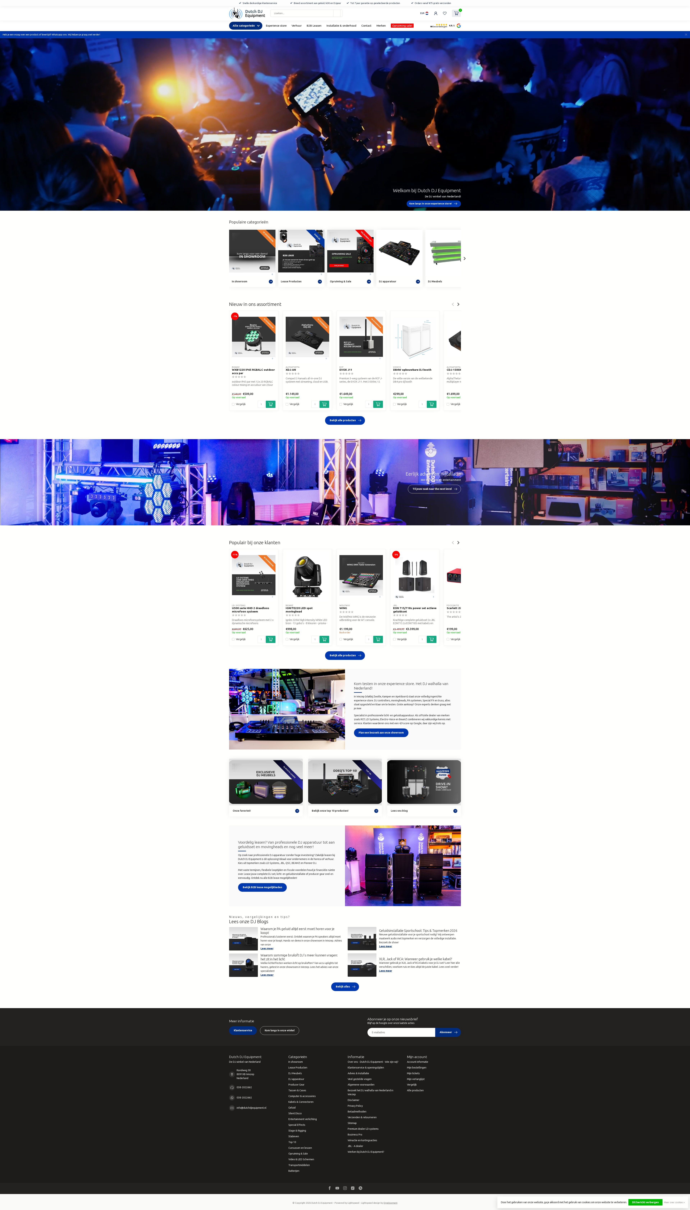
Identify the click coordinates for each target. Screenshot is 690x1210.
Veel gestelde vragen (360, 1079)
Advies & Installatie (358, 1073)
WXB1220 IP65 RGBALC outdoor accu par (253, 371)
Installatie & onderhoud (341, 25)
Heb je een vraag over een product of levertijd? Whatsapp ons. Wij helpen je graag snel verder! (51, 34)
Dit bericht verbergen (645, 1202)
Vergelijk (241, 404)
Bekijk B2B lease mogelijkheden (262, 887)
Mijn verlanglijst (416, 1079)
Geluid (292, 1107)
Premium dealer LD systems (363, 1128)
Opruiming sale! (402, 25)
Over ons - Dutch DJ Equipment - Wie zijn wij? (373, 1061)
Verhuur (297, 25)
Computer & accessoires (302, 1096)
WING (343, 608)
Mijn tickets (413, 1073)
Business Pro (355, 1134)
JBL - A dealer (355, 1146)
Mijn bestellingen (416, 1067)
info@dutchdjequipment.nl (251, 1107)
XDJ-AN (291, 369)
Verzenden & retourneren (362, 1117)
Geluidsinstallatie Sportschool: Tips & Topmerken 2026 (418, 930)
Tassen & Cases (297, 1090)
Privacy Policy (355, 1105)
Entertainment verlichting (302, 1119)
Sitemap (352, 1123)
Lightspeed (353, 1203)
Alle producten (415, 1090)
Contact (366, 25)
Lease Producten (297, 1067)
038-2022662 (244, 1087)
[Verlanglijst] (445, 13)
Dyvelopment (390, 1203)
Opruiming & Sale (298, 1153)
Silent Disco (295, 1113)
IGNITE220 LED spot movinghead (299, 610)
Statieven (293, 1136)
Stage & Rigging (297, 1130)
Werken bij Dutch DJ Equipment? (366, 1151)
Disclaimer (353, 1100)
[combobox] (306, 13)
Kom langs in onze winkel (280, 1030)
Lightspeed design (370, 1203)
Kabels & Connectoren (301, 1101)
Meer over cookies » (674, 1202)
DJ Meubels (295, 1073)
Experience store (276, 25)
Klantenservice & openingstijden (366, 1067)
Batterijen (293, 1170)
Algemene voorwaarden (361, 1084)
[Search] (337, 13)
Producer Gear (296, 1084)
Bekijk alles (343, 986)
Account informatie (417, 1061)
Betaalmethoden (357, 1111)
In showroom (295, 1061)
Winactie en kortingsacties (362, 1140)
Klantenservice (243, 1030)
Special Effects (296, 1124)
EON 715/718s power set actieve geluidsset (414, 610)
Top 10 (292, 1142)
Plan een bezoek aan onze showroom (381, 732)
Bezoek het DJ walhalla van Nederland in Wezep (370, 1092)
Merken (381, 25)
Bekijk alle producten (343, 420)
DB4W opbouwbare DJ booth (412, 369)
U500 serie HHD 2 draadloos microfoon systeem (250, 610)
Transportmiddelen (299, 1165)
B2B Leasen (314, 25)
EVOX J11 (345, 369)
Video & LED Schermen (301, 1159)
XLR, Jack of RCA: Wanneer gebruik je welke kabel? (415, 959)
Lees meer (267, 948)
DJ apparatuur (296, 1079)
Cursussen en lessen (300, 1147)
